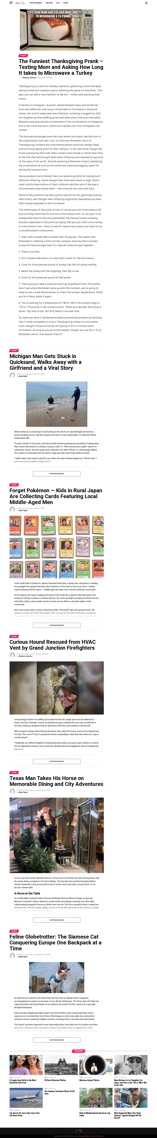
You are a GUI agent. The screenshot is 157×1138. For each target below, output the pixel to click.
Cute (58, 3)
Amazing (49, 3)
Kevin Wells (23, 376)
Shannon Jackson (29, 78)
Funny (65, 3)
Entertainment (36, 3)
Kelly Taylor (23, 510)
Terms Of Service (96, 1136)
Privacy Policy (84, 1136)
